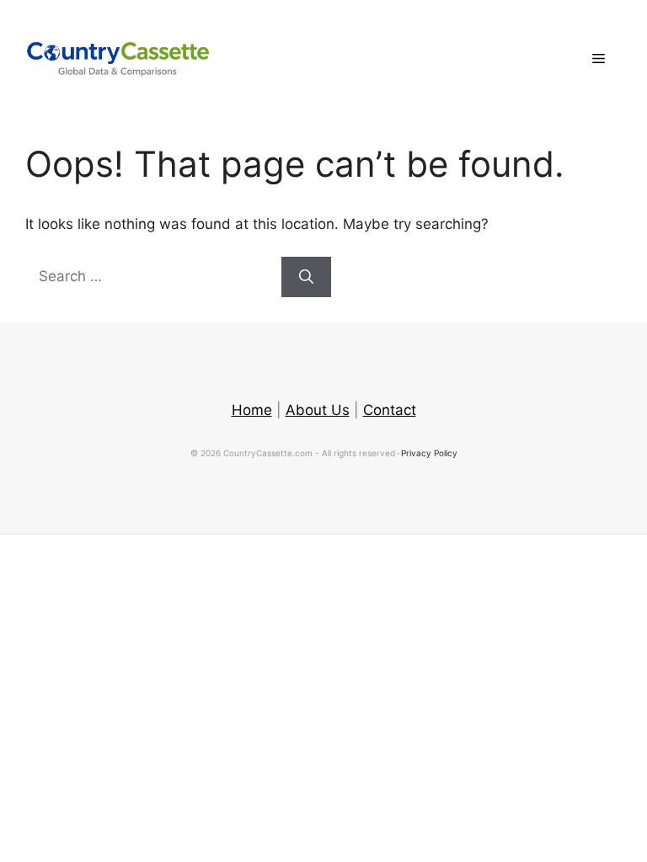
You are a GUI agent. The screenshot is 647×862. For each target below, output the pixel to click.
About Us (318, 410)
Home (252, 410)
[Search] (306, 277)
